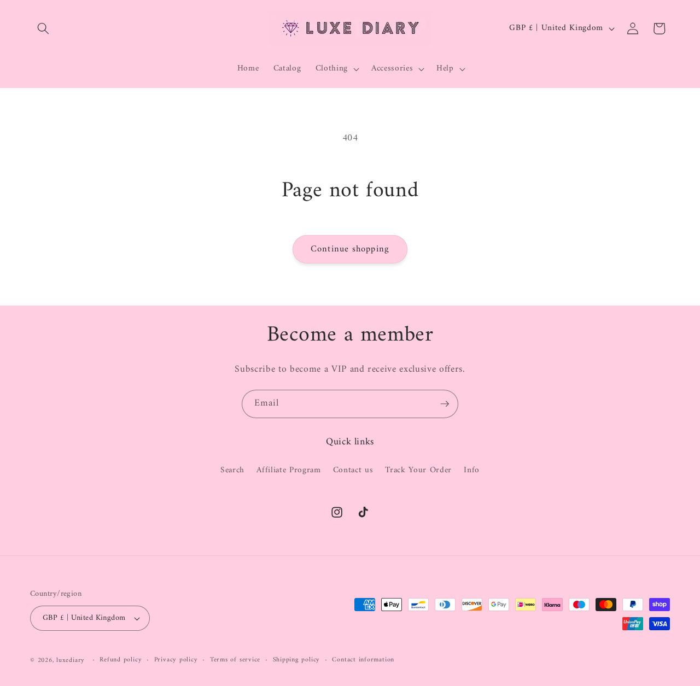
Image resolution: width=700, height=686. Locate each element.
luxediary (70, 660)
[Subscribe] (444, 404)
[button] (43, 28)
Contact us (353, 470)
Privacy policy (176, 660)
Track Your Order (418, 470)
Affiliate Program (288, 470)
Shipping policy (296, 660)
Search (232, 471)
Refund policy (121, 660)
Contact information (363, 660)
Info (472, 470)
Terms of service (235, 660)
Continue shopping (350, 249)
